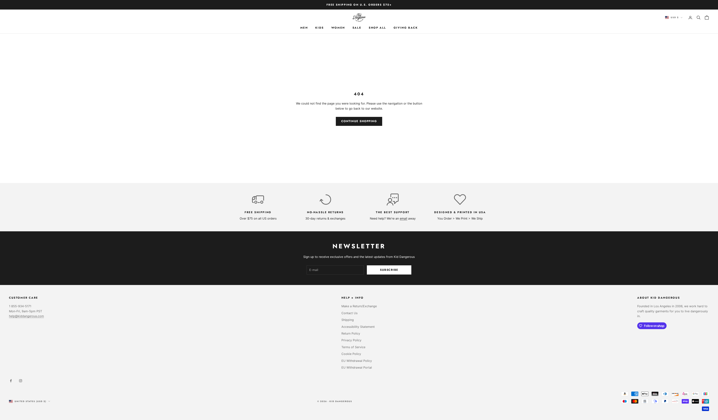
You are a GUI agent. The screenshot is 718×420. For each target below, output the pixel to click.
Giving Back (406, 28)
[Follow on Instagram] (20, 381)
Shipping (347, 320)
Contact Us (349, 313)
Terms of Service (353, 347)
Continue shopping (359, 121)
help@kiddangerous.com (26, 316)
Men (304, 28)
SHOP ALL (377, 28)
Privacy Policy (351, 340)
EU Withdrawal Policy (356, 361)
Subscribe (389, 270)
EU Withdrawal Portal (356, 367)
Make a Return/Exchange (359, 306)
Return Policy (350, 333)
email (403, 218)
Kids (319, 28)
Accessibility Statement (358, 327)
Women (338, 28)
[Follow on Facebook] (11, 381)
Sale (356, 28)
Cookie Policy (351, 354)
